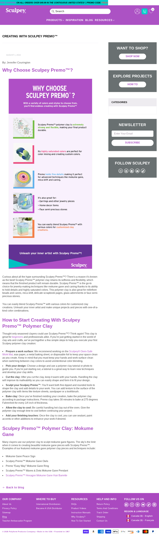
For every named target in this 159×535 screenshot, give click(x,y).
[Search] (53, 11)
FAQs (74, 504)
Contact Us (102, 521)
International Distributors (48, 504)
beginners (17, 337)
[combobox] (80, 11)
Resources (103, 20)
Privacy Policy (9, 508)
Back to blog (15, 487)
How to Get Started (81, 521)
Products (54, 20)
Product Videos (78, 508)
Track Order (102, 512)
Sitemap (6, 512)
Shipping (101, 517)
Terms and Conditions (107, 508)
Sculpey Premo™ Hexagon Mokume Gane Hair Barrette (36, 475)
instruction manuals (81, 512)
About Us (6, 504)
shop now (132, 56)
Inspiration (74, 20)
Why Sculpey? (78, 517)
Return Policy (103, 504)
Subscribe (132, 142)
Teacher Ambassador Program (17, 521)
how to (132, 84)
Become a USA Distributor (49, 508)
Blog (89, 20)
